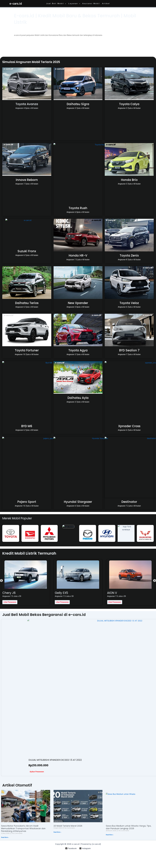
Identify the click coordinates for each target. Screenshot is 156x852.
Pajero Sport (26, 502)
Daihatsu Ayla (78, 398)
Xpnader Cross (129, 426)
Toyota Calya (129, 104)
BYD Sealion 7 (129, 350)
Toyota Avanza (27, 104)
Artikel (106, 4)
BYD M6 (26, 426)
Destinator (129, 502)
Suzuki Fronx (26, 251)
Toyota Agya (78, 350)
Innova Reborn (27, 180)
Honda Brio (129, 180)
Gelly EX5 (61, 593)
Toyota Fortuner (27, 350)
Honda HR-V (78, 255)
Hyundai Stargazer (78, 502)
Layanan (73, 4)
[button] (65, 3)
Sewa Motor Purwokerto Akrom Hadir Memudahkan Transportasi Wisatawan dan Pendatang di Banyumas (23, 828)
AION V (112, 593)
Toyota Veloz (129, 303)
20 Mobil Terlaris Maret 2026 (68, 825)
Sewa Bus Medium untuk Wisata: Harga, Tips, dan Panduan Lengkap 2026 (128, 827)
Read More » (5, 837)
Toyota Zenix (129, 255)
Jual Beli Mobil (55, 4)
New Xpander (78, 303)
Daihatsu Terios (26, 303)
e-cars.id (15, 3)
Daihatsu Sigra (78, 104)
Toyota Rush (78, 208)
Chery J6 (9, 593)
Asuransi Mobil (91, 4)
